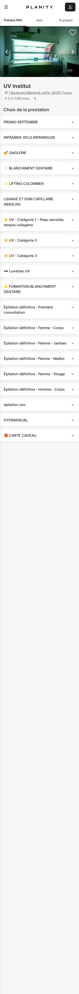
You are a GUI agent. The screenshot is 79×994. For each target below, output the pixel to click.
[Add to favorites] (72, 32)
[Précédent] (6, 51)
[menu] (6, 7)
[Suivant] (72, 51)
